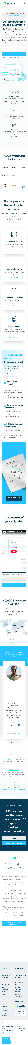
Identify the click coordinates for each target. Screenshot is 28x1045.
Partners (18, 987)
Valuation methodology (14, 250)
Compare (4, 994)
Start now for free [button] (14, 585)
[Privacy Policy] (14, 771)
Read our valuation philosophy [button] (14, 923)
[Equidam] (9, 3)
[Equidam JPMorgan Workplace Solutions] (12, 175)
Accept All (6, 1042)
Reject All (6, 1038)
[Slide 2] (11, 742)
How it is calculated (14, 139)
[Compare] (14, 785)
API (3, 982)
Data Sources (6, 989)
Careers (4, 1013)
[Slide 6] (18, 742)
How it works (14, 277)
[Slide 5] (16, 742)
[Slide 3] (13, 742)
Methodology (6, 975)
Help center (19, 982)
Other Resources (20, 1001)
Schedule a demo (20, 973)
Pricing (4, 992)
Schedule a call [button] (14, 580)
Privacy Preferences (6, 1035)
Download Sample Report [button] (14, 498)
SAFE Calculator (20, 975)
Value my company (14, 54)
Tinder (19, 733)
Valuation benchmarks (14, 306)
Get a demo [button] (14, 838)
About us (4, 1011)
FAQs (16, 985)
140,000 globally (14, 15)
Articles (18, 989)
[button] (24, 3)
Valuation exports (14, 337)
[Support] (14, 759)
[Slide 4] (15, 742)
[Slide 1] (10, 742)
